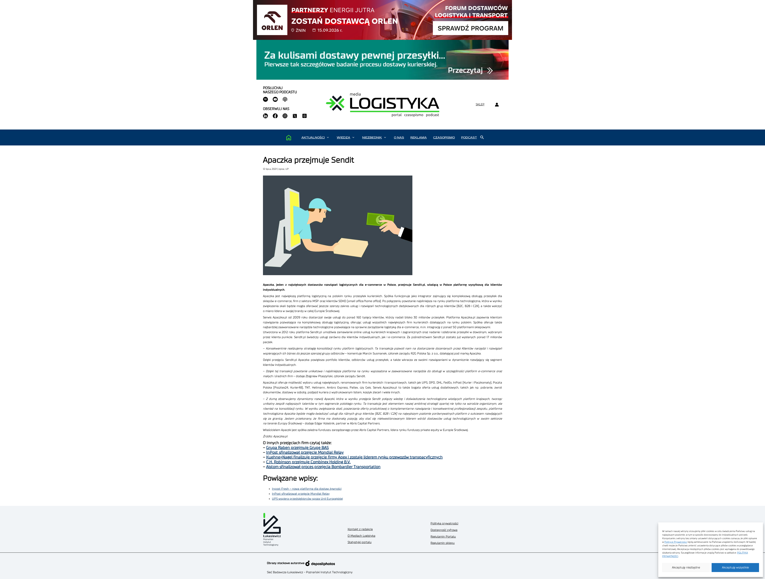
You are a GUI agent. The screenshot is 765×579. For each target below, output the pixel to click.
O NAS (399, 137)
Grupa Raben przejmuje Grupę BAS (297, 448)
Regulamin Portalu (443, 536)
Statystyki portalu (360, 542)
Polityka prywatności (444, 523)
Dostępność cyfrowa (444, 530)
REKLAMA (418, 137)
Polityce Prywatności (675, 542)
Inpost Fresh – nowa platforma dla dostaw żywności (306, 488)
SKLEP (480, 104)
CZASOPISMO (444, 137)
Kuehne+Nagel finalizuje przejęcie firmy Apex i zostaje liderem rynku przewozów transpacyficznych (354, 457)
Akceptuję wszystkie (735, 567)
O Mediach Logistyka (361, 535)
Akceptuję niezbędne (686, 567)
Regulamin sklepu (443, 543)
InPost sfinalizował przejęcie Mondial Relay (305, 452)
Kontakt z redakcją (360, 529)
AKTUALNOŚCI (313, 137)
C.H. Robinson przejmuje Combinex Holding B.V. (308, 462)
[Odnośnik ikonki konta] (496, 104)
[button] (327, 137)
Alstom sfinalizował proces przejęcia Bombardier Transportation (323, 467)
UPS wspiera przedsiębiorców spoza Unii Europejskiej (307, 498)
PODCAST (469, 137)
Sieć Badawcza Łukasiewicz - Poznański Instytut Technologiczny (309, 572)
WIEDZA (343, 137)
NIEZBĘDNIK (372, 137)
